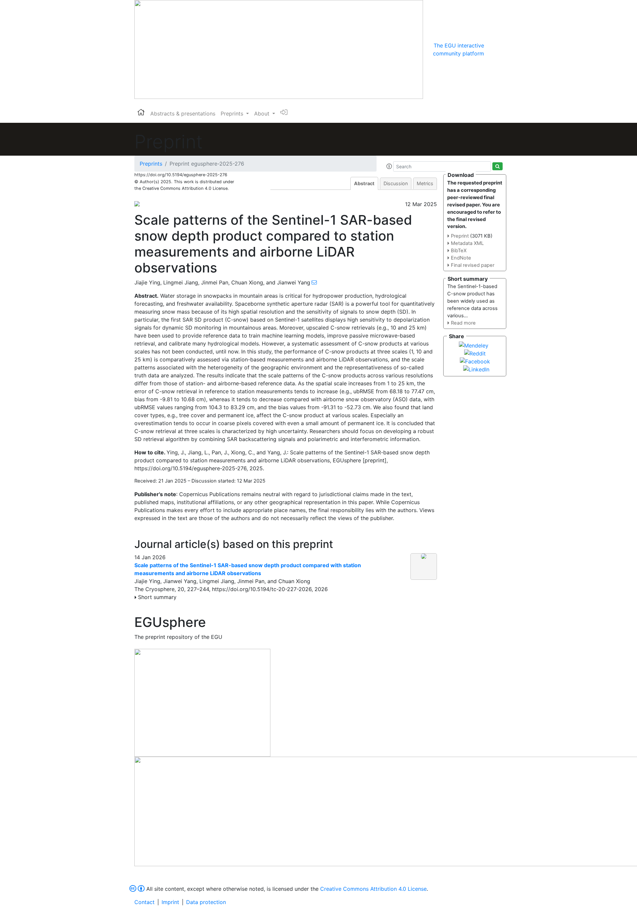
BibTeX (458, 251)
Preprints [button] (233, 113)
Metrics (425, 183)
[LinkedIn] (476, 368)
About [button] (262, 113)
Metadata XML (467, 243)
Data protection (206, 902)
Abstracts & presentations (182, 113)
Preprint (460, 236)
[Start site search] (497, 166)
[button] (389, 166)
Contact (144, 902)
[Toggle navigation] (493, 49)
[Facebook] (475, 360)
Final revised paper (472, 265)
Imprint (170, 902)
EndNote (461, 258)
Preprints (151, 163)
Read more (463, 323)
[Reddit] (475, 352)
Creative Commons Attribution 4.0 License (373, 888)
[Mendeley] (473, 345)
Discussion (396, 183)
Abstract (364, 183)
